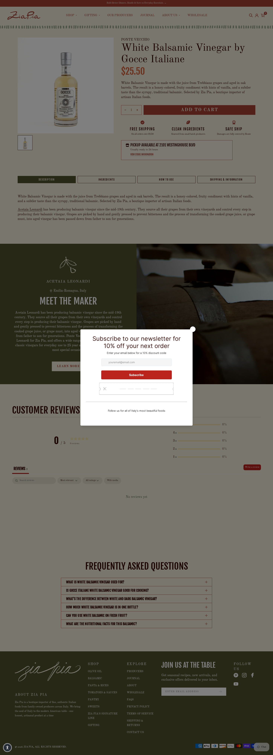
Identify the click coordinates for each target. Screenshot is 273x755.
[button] (7, 747)
